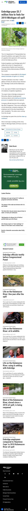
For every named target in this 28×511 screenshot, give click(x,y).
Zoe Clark (5, 263)
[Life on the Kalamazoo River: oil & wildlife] (13, 318)
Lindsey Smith (5, 299)
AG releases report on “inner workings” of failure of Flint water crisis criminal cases (12, 224)
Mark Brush (13, 146)
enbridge (8, 132)
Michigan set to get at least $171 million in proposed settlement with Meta (12, 198)
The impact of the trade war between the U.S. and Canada (13, 205)
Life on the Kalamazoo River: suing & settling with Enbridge (12, 365)
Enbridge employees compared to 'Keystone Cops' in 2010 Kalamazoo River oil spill (14, 443)
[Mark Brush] (4, 148)
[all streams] (26, 509)
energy (15, 132)
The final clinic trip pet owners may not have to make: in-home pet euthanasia (13, 211)
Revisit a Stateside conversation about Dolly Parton (12, 231)
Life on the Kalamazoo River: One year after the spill (13, 294)
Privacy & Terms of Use (8, 499)
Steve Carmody (6, 371)
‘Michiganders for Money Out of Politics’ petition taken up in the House (12, 218)
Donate (23, 2)
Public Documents (7, 489)
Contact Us (5, 483)
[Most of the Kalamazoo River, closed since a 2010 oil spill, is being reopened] (13, 389)
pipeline (8, 135)
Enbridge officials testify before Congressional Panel (13, 257)
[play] (2, 509)
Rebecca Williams (6, 334)
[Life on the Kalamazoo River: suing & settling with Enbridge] (13, 352)
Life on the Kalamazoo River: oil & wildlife (12, 329)
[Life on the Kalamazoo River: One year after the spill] (13, 281)
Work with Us (6, 486)
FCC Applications (6, 502)
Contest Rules (6, 496)
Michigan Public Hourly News (9, 492)
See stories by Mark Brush (16, 160)
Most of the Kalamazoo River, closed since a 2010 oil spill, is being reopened (13, 404)
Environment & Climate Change (13, 129)
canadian (16, 135)
